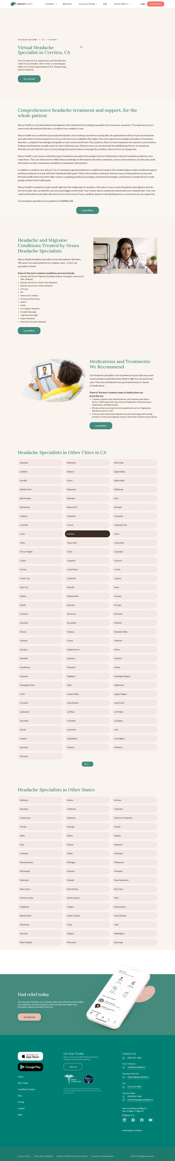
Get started (29, 79)
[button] (50, 4)
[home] (21, 4)
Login (142, 4)
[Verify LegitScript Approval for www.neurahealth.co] (88, 1079)
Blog (105, 4)
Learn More (87, 210)
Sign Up (73, 1066)
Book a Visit (155, 4)
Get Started (29, 1017)
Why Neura (67, 4)
